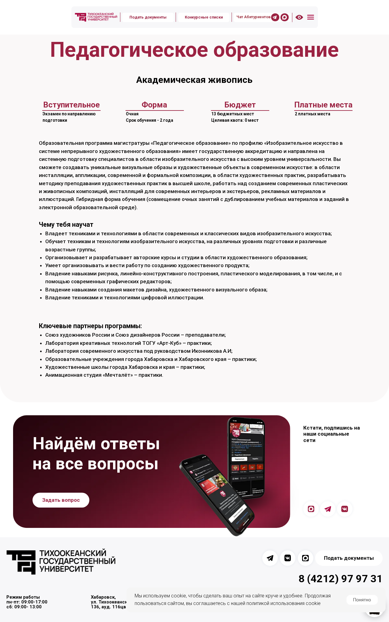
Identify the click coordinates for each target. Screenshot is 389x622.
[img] (96, 17)
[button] (311, 17)
